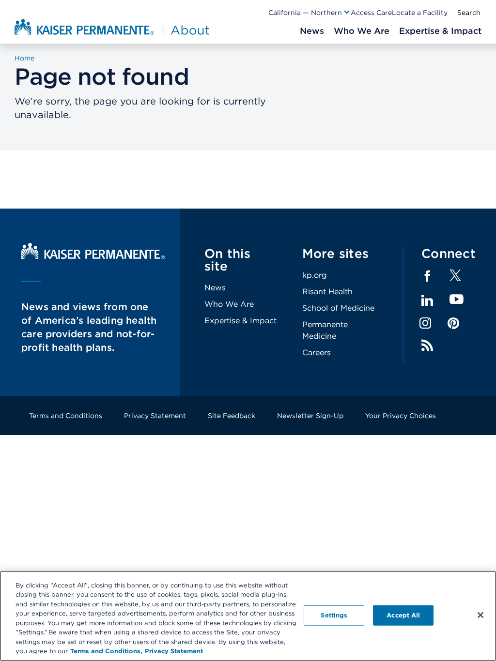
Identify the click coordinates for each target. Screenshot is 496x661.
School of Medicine (338, 308)
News (215, 287)
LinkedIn (427, 300)
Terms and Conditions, (106, 651)
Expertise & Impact (240, 320)
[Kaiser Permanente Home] (93, 256)
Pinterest (453, 323)
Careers (316, 352)
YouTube (457, 300)
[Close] (480, 615)
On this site (227, 259)
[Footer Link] (455, 278)
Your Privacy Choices (400, 416)
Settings (334, 615)
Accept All (403, 615)
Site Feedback (231, 416)
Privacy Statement (155, 416)
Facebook (427, 276)
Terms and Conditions (65, 416)
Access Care (371, 12)
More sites (335, 253)
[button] (309, 12)
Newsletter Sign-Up (310, 416)
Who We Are (229, 304)
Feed (427, 345)
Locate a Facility (420, 12)
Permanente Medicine (325, 330)
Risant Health (327, 291)
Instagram (425, 323)
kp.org (314, 275)
